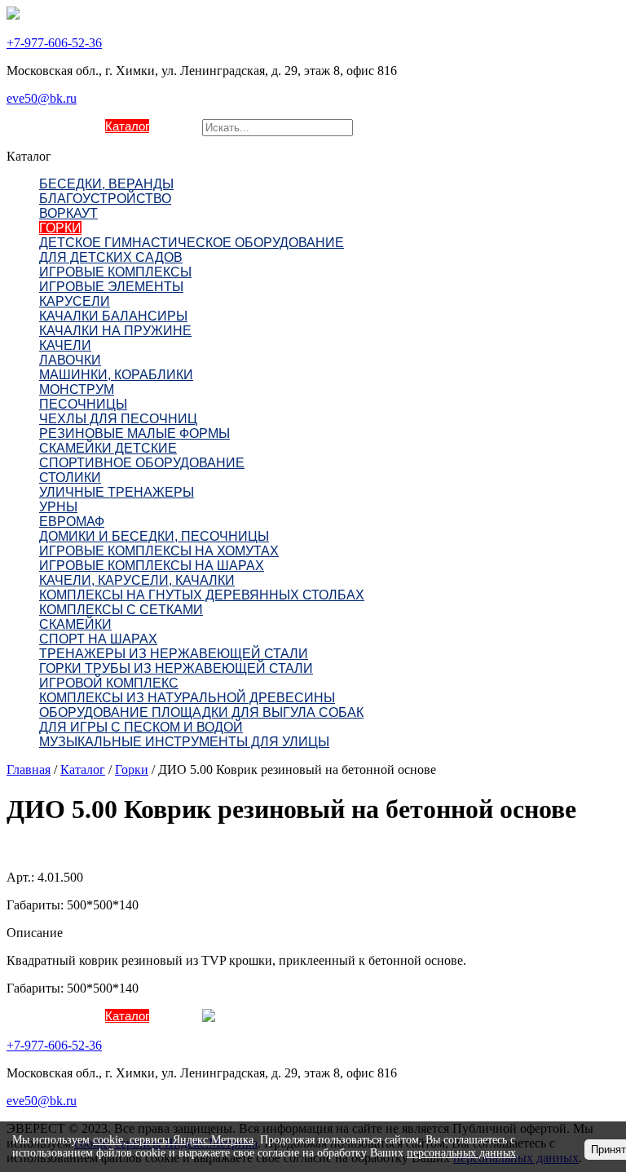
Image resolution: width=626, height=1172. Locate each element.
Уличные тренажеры (116, 492)
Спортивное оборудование (142, 463)
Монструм (76, 389)
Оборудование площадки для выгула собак (201, 712)
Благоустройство (105, 199)
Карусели (74, 301)
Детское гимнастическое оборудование (191, 243)
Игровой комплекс (109, 683)
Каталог (127, 126)
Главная (29, 769)
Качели (65, 345)
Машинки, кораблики (116, 375)
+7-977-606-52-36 (54, 43)
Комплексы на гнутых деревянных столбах (201, 595)
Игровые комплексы (115, 272)
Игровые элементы (111, 287)
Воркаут (68, 213)
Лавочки (70, 360)
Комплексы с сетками (121, 610)
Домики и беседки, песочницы (154, 536)
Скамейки (75, 624)
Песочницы (83, 404)
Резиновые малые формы (134, 433)
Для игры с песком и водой (141, 727)
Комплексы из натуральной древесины (187, 698)
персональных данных (461, 1153)
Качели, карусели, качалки (137, 580)
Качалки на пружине (115, 331)
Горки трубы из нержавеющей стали (176, 668)
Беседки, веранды (106, 184)
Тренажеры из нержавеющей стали (173, 654)
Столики (70, 477)
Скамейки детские (108, 448)
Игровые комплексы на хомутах (159, 551)
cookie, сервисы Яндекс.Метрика (173, 1140)
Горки (60, 228)
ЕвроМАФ (71, 522)
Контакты (175, 126)
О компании (72, 126)
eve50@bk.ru (42, 98)
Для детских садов (111, 257)
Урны (58, 507)
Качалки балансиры (113, 316)
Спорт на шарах (98, 639)
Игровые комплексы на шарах (151, 566)
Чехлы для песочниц (118, 419)
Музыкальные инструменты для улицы (184, 742)
